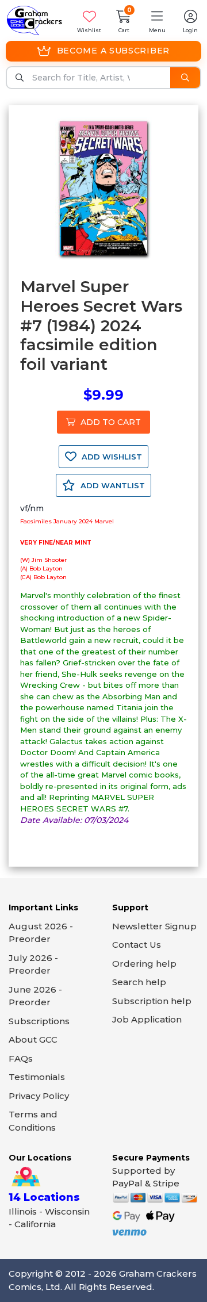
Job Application (147, 1019)
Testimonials (37, 1076)
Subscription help (151, 1000)
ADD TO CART (109, 422)
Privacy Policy (39, 1095)
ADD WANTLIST (111, 485)
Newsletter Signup (154, 926)
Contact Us (136, 944)
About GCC (33, 1039)
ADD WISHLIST (110, 456)
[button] (157, 20)
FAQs (21, 1058)
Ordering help (144, 963)
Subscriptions (39, 1021)
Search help (139, 981)
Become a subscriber (113, 50)
